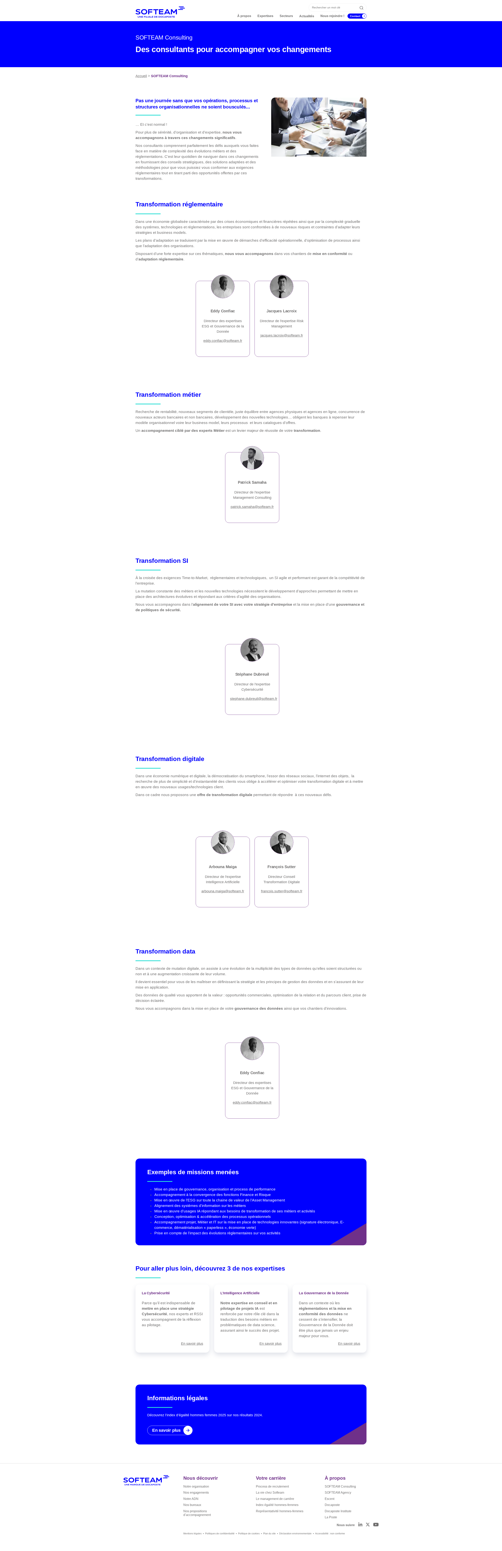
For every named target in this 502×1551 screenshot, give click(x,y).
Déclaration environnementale (295, 1533)
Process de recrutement (272, 1486)
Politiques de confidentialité (220, 1533)
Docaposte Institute (338, 1511)
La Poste (331, 1517)
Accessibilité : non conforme (330, 1533)
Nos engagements (196, 1492)
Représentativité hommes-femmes (279, 1511)
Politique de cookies (249, 1533)
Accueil (141, 76)
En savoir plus (192, 1343)
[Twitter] (368, 1525)
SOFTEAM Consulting (340, 1486)
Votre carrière (271, 1478)
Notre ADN (190, 1498)
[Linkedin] (360, 1525)
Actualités (306, 16)
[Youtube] (376, 1525)
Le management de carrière (275, 1498)
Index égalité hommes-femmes (277, 1505)
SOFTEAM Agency (338, 1492)
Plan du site (269, 1533)
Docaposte (332, 1505)
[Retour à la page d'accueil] (146, 1480)
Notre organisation (196, 1486)
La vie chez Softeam (270, 1492)
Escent (329, 1498)
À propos (335, 1478)
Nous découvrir (200, 1478)
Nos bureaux (192, 1505)
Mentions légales (192, 1533)
